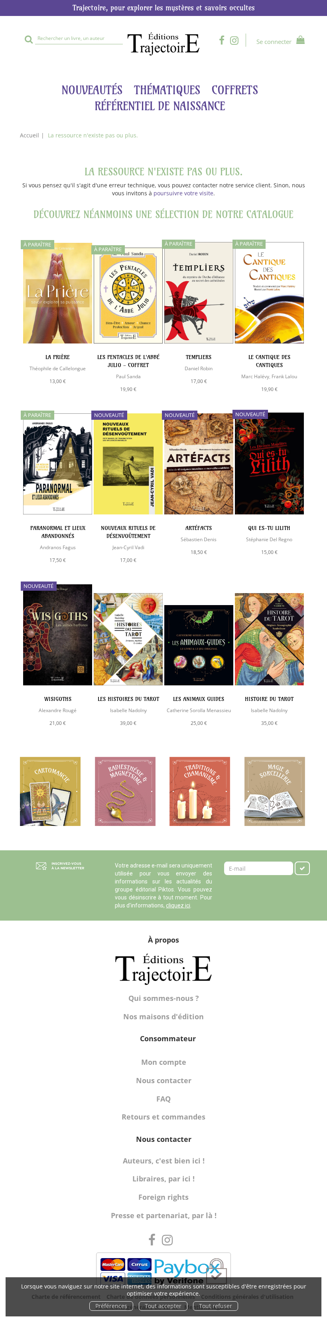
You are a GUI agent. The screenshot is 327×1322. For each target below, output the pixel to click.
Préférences (111, 1306)
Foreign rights (163, 1197)
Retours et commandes (163, 1117)
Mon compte (163, 1062)
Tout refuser (215, 1306)
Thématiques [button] (167, 90)
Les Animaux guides (198, 699)
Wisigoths (57, 699)
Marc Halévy (255, 376)
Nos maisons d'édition (163, 1016)
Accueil (29, 135)
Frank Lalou (284, 376)
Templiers (198, 357)
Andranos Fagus (58, 547)
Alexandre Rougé (58, 710)
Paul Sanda (128, 376)
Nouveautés (91, 90)
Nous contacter (163, 1080)
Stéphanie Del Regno (269, 539)
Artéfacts (198, 528)
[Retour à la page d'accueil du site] (163, 44)
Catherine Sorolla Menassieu (199, 710)
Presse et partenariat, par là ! (164, 1215)
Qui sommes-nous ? (163, 998)
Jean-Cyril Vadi (128, 547)
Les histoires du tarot (128, 699)
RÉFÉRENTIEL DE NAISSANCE (160, 106)
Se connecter (274, 42)
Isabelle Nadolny (128, 710)
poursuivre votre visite (183, 193)
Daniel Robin (199, 368)
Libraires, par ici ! (163, 1178)
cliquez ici (178, 905)
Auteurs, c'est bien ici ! (164, 1160)
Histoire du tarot (269, 699)
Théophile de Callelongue (58, 368)
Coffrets (235, 90)
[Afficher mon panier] (299, 41)
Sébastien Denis (199, 539)
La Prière (57, 357)
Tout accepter (163, 1306)
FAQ (163, 1099)
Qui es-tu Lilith (269, 528)
